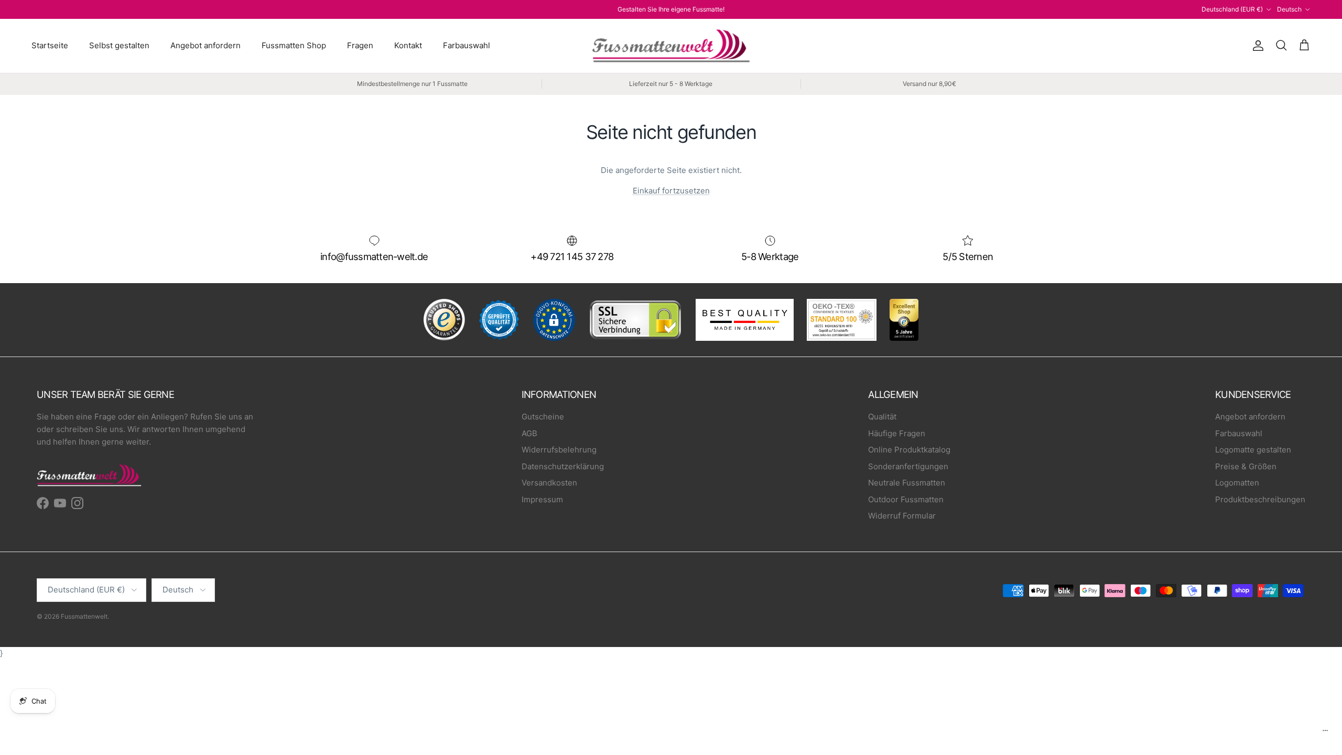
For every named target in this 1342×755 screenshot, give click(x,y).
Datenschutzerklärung (563, 466)
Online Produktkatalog (909, 450)
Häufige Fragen (896, 433)
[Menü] (1325, 733)
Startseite (49, 45)
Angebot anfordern (205, 45)
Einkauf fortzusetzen (671, 191)
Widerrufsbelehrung (559, 450)
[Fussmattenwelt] (671, 45)
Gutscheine (543, 417)
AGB (529, 433)
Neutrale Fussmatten (906, 483)
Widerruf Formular (902, 516)
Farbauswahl (466, 45)
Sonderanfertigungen (908, 466)
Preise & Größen (1245, 466)
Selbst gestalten (119, 45)
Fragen (360, 45)
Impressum (542, 499)
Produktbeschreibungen (1260, 499)
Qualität (882, 417)
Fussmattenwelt (84, 616)
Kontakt (408, 45)
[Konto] (1256, 45)
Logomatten (1237, 483)
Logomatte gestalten (1253, 450)
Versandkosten (549, 483)
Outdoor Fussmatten (906, 499)
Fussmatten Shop (294, 45)
